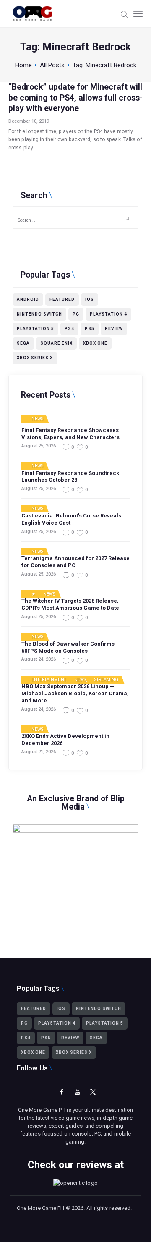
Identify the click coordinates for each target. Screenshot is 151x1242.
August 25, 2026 (38, 446)
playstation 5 (35, 328)
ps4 (69, 328)
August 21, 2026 (38, 752)
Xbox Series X (35, 358)
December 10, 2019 (28, 121)
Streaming (106, 680)
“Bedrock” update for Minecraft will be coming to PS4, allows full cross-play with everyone (75, 97)
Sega (23, 343)
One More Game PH (41, 1208)
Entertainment (48, 680)
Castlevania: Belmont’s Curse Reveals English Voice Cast (71, 519)
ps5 (89, 328)
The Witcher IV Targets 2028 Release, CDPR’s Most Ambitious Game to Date (70, 604)
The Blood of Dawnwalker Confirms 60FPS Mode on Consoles (68, 647)
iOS (89, 299)
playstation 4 (108, 314)
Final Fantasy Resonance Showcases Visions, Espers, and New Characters (70, 433)
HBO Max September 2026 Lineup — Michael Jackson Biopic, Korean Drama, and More (75, 693)
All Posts (52, 65)
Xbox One (95, 343)
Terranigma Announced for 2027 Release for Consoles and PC (75, 561)
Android (28, 299)
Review (114, 328)
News (37, 419)
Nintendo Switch (39, 314)
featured (62, 299)
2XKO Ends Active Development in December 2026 (65, 739)
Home (23, 65)
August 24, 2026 (38, 659)
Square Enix (56, 343)
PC (76, 314)
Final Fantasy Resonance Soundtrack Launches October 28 (70, 476)
